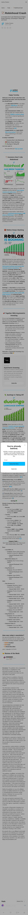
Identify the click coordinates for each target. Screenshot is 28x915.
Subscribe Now (14, 464)
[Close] (24, 445)
